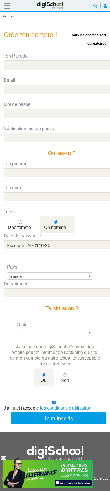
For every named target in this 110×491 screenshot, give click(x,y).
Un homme (55, 227)
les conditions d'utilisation (65, 408)
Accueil (55, 5)
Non (65, 380)
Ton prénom (15, 163)
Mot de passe (17, 104)
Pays (12, 267)
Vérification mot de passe (29, 128)
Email (9, 80)
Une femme (19, 227)
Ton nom (12, 187)
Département (17, 283)
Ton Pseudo (16, 56)
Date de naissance (22, 235)
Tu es (9, 212)
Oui (44, 380)
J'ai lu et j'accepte (47, 408)
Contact (101, 478)
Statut (23, 324)
